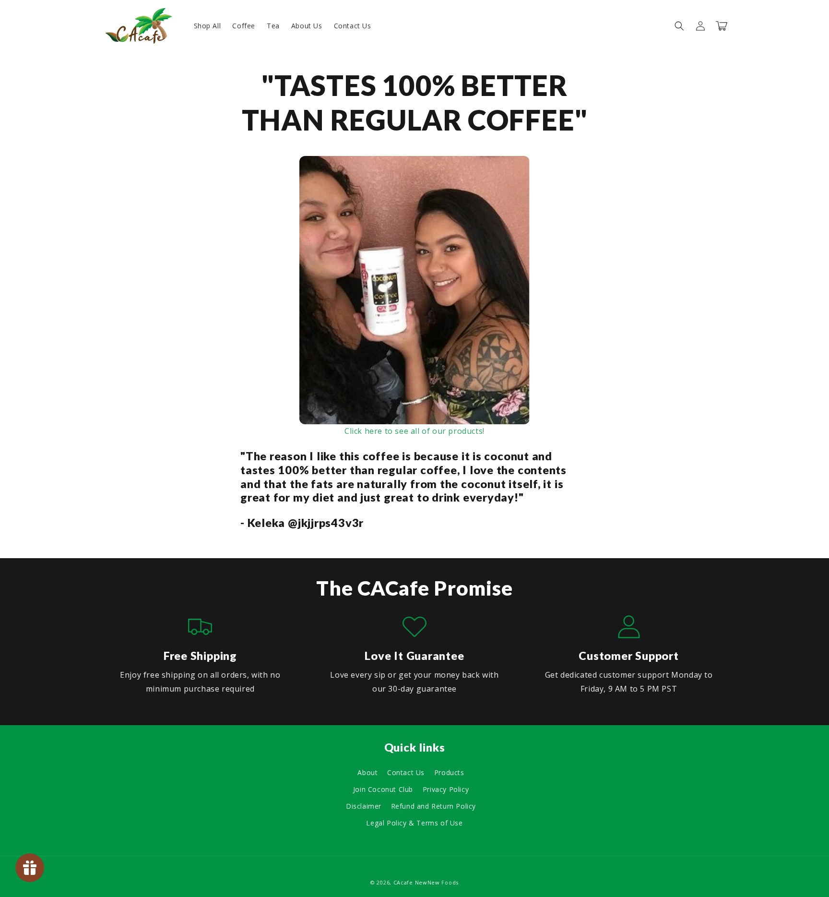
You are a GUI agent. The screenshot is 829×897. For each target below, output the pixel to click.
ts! (480, 431)
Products (449, 772)
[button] (679, 25)
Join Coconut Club (383, 789)
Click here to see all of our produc (409, 431)
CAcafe (403, 882)
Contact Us (406, 772)
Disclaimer (363, 806)
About (367, 772)
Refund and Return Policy (433, 806)
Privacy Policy (446, 789)
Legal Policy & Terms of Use (414, 822)
